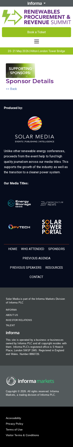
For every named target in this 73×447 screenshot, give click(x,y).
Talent (10, 325)
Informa (11, 309)
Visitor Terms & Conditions (22, 435)
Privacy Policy (14, 423)
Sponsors (56, 249)
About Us (12, 315)
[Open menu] (36, 41)
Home (12, 249)
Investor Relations (19, 320)
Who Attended (32, 249)
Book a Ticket (36, 32)
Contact (36, 277)
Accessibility (13, 418)
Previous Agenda (36, 258)
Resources (54, 267)
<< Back (11, 89)
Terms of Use (14, 429)
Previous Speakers (25, 267)
